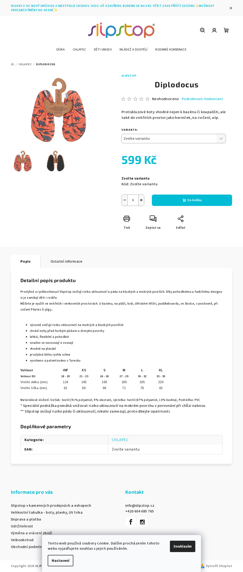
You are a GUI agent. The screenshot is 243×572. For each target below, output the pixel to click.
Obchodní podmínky (28, 546)
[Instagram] (142, 521)
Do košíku (194, 200)
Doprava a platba (26, 519)
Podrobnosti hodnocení (202, 99)
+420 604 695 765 (139, 511)
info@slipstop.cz (139, 505)
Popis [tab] (25, 261)
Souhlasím (182, 546)
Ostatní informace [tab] (67, 261)
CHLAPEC (120, 439)
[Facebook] (130, 521)
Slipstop (129, 76)
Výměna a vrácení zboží (31, 533)
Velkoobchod (22, 540)
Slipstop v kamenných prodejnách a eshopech (51, 505)
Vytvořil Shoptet (219, 566)
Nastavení (60, 560)
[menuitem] (61, 49)
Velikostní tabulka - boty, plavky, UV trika (47, 512)
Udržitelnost (22, 526)
